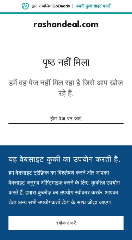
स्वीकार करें (66, 223)
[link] (66, 25)
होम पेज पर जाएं (66, 118)
